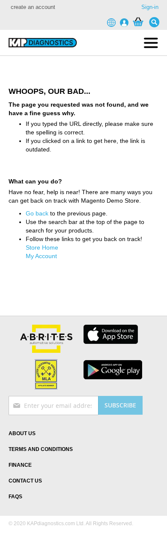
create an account (33, 7)
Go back (37, 213)
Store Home (42, 247)
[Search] (156, 22)
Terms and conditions (41, 449)
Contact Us (25, 481)
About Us (22, 433)
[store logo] (42, 42)
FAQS (15, 497)
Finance (20, 465)
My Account (41, 256)
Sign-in (149, 7)
